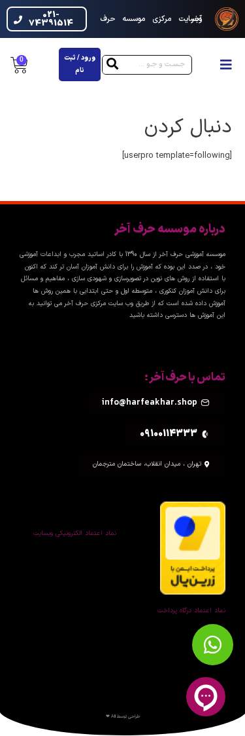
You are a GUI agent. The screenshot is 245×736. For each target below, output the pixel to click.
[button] (226, 65)
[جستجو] (112, 65)
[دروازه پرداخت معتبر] (192, 548)
